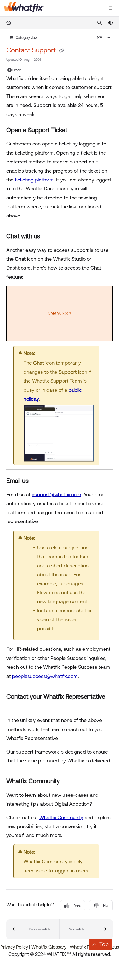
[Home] (24, 8)
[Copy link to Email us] (37, 481)
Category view (26, 38)
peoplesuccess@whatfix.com (45, 676)
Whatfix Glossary (48, 947)
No (105, 905)
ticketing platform (34, 180)
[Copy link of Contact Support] (61, 50)
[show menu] (110, 8)
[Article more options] (108, 37)
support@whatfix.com (56, 494)
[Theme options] (110, 22)
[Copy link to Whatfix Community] (68, 781)
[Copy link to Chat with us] (48, 236)
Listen (16, 70)
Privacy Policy (14, 947)
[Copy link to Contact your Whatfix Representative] (15, 707)
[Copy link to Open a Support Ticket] (75, 130)
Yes (77, 905)
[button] (33, 929)
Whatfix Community (61, 817)
